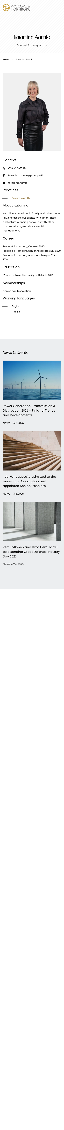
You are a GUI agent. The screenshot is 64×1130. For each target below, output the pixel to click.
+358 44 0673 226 (16, 168)
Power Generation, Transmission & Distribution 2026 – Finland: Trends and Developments (29, 411)
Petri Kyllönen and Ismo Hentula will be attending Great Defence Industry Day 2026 (31, 552)
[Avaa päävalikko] (57, 7)
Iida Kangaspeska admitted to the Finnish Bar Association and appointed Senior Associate (29, 481)
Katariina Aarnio (17, 183)
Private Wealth (21, 198)
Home (6, 60)
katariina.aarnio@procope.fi (25, 176)
